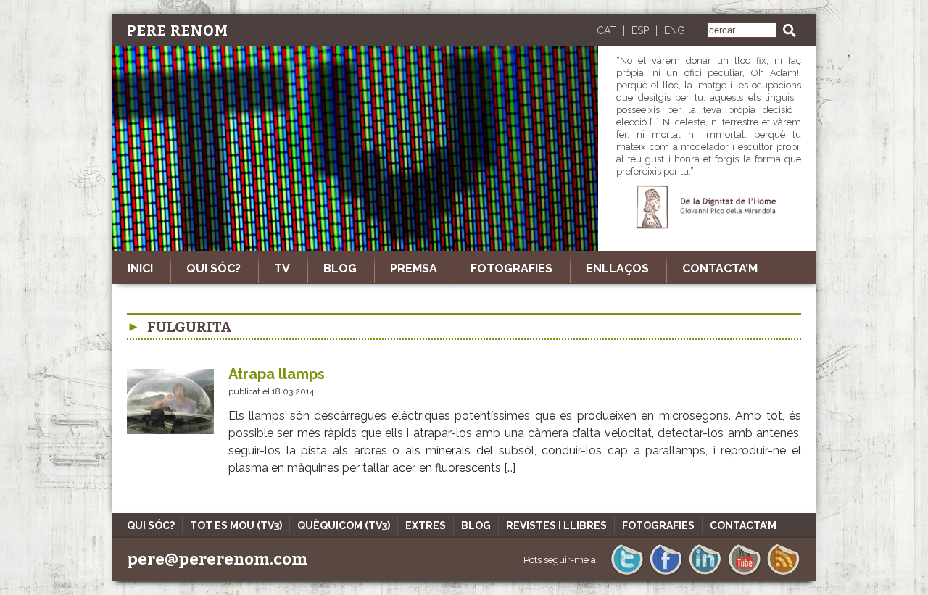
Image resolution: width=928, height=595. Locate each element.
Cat (606, 30)
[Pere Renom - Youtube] (744, 573)
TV (282, 268)
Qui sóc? (213, 268)
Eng (674, 30)
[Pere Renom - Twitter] (627, 573)
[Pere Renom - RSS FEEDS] (783, 573)
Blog (340, 268)
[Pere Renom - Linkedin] (705, 573)
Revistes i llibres (556, 525)
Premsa (413, 268)
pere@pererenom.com (217, 559)
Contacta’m (720, 268)
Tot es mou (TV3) (236, 525)
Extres (425, 525)
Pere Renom (177, 30)
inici (140, 268)
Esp (640, 30)
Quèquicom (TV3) (343, 525)
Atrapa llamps (276, 374)
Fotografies (511, 268)
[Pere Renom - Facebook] (666, 573)
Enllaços (617, 268)
